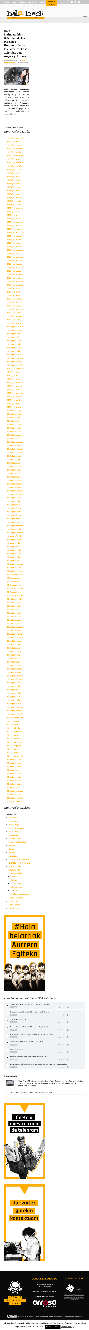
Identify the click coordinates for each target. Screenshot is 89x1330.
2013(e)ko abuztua (14, 651)
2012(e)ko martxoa (15, 707)
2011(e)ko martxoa (15, 749)
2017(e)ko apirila (14, 522)
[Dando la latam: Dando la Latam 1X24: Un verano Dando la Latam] (7, 1035)
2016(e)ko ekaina (14, 553)
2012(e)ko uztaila (14, 693)
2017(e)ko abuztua (14, 508)
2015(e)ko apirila (14, 585)
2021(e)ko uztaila (14, 344)
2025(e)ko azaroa (14, 169)
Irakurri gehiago (67, 1326)
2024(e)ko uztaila (14, 225)
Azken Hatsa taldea (17, 842)
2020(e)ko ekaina (14, 389)
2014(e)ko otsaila (14, 630)
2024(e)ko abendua (15, 208)
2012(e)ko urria (13, 686)
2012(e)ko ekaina (14, 696)
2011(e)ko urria (13, 724)
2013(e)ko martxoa (15, 669)
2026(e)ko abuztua (15, 138)
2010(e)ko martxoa (15, 791)
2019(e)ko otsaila (14, 445)
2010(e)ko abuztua (14, 773)
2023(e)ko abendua (15, 250)
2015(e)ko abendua (15, 574)
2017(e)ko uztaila (14, 511)
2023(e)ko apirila (14, 271)
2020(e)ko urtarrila (15, 407)
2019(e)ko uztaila (14, 428)
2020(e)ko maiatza (15, 393)
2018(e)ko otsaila (14, 487)
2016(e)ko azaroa (14, 539)
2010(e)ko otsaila (14, 794)
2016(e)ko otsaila (14, 567)
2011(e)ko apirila (14, 745)
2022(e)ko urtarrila (15, 323)
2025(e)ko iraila (13, 176)
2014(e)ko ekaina (14, 616)
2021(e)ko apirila (14, 354)
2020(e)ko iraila (13, 379)
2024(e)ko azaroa (14, 211)
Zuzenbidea (14, 908)
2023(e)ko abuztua (15, 257)
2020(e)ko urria (13, 375)
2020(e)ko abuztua (15, 382)
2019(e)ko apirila (14, 438)
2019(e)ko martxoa (15, 442)
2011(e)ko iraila (13, 728)
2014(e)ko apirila (14, 623)
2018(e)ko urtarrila (15, 490)
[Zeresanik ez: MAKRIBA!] (7, 1050)
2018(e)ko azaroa (14, 456)
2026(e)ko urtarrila (15, 162)
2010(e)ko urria (13, 766)
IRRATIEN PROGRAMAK (19, 863)
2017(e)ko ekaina (14, 515)
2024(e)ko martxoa (15, 239)
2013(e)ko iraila (13, 648)
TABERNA (22, 2)
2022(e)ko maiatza (15, 309)
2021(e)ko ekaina (14, 347)
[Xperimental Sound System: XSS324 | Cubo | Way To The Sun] (7, 1027)
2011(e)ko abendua (15, 717)
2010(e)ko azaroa (14, 763)
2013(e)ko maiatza (14, 662)
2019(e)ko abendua (15, 410)
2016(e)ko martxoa (15, 564)
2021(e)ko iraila (13, 337)
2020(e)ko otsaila (14, 403)
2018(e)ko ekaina (14, 473)
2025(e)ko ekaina (14, 187)
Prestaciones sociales (19, 894)
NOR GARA (6, 2)
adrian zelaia (14, 817)
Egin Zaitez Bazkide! (52, 3)
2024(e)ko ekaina (14, 229)
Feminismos (15, 883)
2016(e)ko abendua (15, 536)
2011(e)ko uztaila (14, 735)
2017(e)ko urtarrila (15, 532)
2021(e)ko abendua (15, 326)
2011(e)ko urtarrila (15, 756)
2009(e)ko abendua (15, 801)
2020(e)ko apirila (14, 396)
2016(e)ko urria (13, 543)
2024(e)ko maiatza (15, 232)
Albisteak (13, 821)
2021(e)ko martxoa (15, 358)
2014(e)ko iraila (13, 609)
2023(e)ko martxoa (15, 274)
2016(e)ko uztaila (14, 550)
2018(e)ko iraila (13, 463)
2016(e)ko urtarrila (15, 571)
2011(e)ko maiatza (14, 742)
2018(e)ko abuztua (14, 466)
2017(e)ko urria (13, 501)
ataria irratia (14, 838)
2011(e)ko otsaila (14, 752)
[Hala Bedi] (41, 14)
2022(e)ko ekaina (14, 305)
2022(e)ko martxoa (15, 316)
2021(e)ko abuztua (14, 340)
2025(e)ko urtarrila (15, 204)
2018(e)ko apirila (14, 480)
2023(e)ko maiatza (15, 267)
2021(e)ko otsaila (14, 361)
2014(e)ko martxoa (15, 627)
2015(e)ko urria (13, 581)
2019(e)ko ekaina (14, 431)
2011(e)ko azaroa (14, 721)
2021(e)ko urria (13, 333)
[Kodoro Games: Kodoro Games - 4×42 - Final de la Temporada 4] (7, 1005)
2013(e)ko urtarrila (15, 675)
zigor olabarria (15, 904)
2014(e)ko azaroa (14, 602)
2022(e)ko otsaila (14, 319)
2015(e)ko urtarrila (15, 595)
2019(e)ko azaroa (14, 414)
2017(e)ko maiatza (14, 518)
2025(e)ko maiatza (15, 190)
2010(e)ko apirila (14, 787)
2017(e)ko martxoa (15, 525)
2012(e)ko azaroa (14, 682)
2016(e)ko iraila (13, 546)
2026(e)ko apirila (14, 152)
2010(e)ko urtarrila (15, 798)
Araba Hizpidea (15, 824)
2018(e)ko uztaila (14, 470)
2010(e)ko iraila (13, 770)
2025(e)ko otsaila (14, 201)
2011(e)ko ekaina (14, 738)
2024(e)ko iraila (13, 218)
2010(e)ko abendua (15, 759)
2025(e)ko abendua (15, 166)
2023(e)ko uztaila (14, 260)
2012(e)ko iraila (13, 689)
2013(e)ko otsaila (14, 672)
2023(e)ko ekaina (14, 264)
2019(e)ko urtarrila (15, 449)
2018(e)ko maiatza (14, 477)
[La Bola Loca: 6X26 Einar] (7, 1020)
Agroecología (16, 873)
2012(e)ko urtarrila (15, 714)
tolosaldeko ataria (16, 897)
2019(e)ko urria (13, 417)
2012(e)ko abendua (15, 679)
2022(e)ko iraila (13, 295)
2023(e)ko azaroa (14, 253)
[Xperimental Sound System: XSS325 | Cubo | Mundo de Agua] (7, 1012)
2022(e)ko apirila (14, 312)
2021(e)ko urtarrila (15, 365)
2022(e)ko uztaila (14, 302)
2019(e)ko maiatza (14, 435)
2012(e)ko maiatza (14, 700)
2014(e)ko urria (13, 606)
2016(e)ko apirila (14, 560)
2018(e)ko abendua (15, 452)
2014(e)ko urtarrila (15, 634)
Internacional (16, 887)
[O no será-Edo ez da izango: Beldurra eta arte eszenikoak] (7, 1057)
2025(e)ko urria (13, 173)
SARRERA (42, 2)
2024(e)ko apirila (14, 236)
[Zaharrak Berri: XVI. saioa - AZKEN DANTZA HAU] (7, 1042)
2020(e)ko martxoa (15, 400)
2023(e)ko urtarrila (15, 281)
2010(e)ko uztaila (14, 777)
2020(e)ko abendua (15, 368)
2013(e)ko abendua (15, 637)
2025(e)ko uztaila (14, 183)
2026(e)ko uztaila (14, 141)
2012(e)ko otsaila (14, 710)
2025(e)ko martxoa (15, 197)
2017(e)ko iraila (13, 504)
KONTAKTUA (32, 2)
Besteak (12, 852)
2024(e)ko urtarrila (15, 246)
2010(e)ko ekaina (14, 780)
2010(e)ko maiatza (14, 784)
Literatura (14, 890)
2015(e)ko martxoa (15, 588)
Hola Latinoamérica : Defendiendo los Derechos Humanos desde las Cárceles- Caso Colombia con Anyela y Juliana (15, 43)
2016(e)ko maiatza (14, 557)
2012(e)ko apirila (14, 703)
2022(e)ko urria (13, 292)
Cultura (13, 880)
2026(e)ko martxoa (15, 155)
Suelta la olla (14, 870)
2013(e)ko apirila (14, 665)
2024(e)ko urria (13, 215)
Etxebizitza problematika (19, 859)
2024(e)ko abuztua (15, 222)
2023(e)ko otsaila (14, 278)
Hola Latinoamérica (14, 61)
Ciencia (13, 876)
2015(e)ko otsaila (14, 592)
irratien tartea (15, 866)
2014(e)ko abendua (15, 599)
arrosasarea (14, 835)
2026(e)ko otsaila (14, 159)
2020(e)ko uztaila (14, 386)
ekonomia (13, 856)
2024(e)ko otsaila (14, 243)
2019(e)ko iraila (13, 421)
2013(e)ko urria (13, 644)
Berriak (12, 845)
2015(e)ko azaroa (14, 578)
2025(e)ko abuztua (15, 180)
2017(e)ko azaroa (14, 497)
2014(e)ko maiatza (14, 620)
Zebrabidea (13, 901)
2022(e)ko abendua (15, 285)
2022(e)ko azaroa (14, 288)
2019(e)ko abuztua (14, 424)
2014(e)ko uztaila (14, 613)
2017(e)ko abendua (15, 494)
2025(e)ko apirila (14, 194)
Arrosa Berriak (15, 831)
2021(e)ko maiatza (14, 351)
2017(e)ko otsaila (14, 529)
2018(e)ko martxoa (15, 484)
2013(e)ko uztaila (14, 655)
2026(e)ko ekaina (14, 145)
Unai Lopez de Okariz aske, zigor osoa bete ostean (31, 1092)
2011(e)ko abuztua (14, 731)
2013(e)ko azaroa (14, 641)
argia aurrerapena (16, 828)
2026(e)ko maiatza (15, 148)
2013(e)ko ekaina (14, 658)
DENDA (15, 2)
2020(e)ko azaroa (14, 372)
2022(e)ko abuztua (15, 299)
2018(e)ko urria (13, 459)
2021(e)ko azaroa (14, 330)
